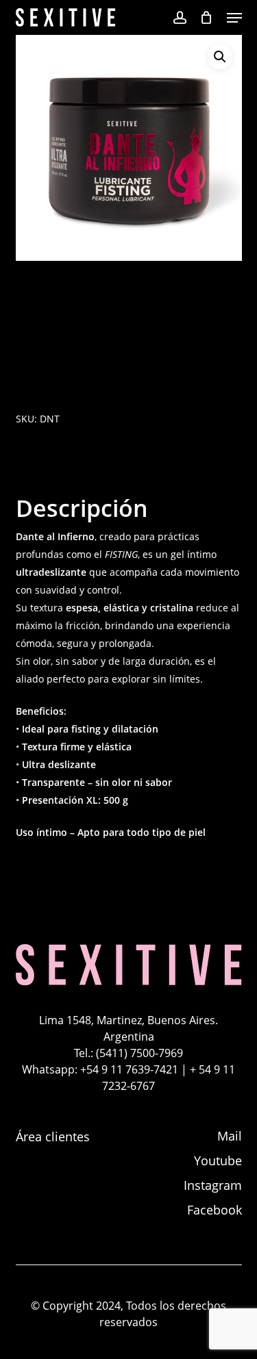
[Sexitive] (129, 982)
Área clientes (53, 1136)
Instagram (213, 1185)
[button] (234, 18)
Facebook (214, 1210)
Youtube (218, 1160)
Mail (229, 1136)
